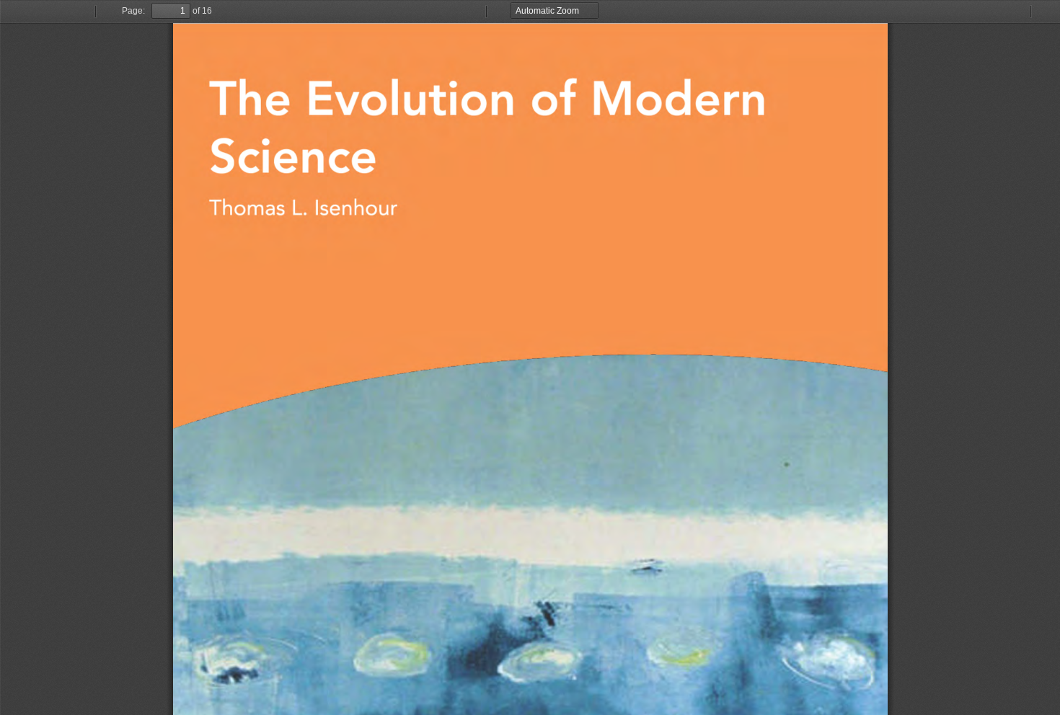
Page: (133, 11)
